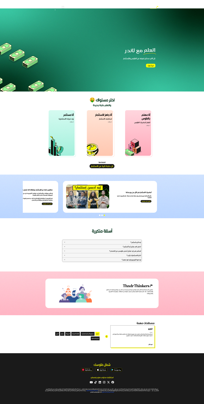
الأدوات (77, 7)
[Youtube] (91, 382)
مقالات (97, 7)
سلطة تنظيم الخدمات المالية (108, 392)
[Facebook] (113, 382)
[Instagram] (104, 382)
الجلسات (87, 7)
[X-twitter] (108, 382)
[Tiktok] (95, 382)
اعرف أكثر (151, 344)
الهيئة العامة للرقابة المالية (92, 391)
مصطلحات (105, 7)
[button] (63, 7)
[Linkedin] (100, 382)
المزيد (69, 7)
